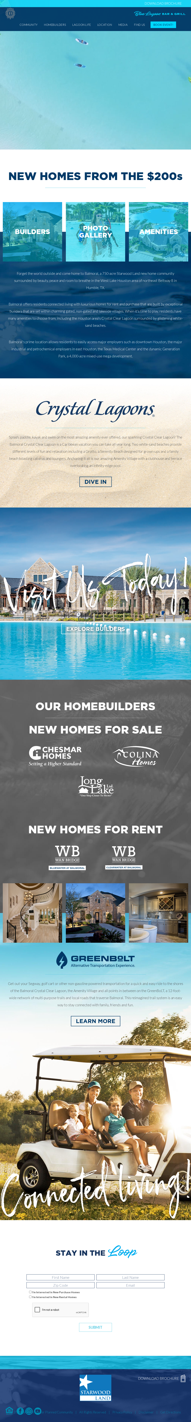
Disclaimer (146, 1412)
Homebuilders (55, 24)
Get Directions (170, 1412)
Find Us (139, 24)
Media (123, 24)
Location (104, 24)
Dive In (95, 482)
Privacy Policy (122, 1412)
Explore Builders (95, 629)
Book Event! (163, 24)
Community (29, 24)
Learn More (95, 1021)
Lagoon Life (81, 24)
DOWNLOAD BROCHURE (163, 3)
